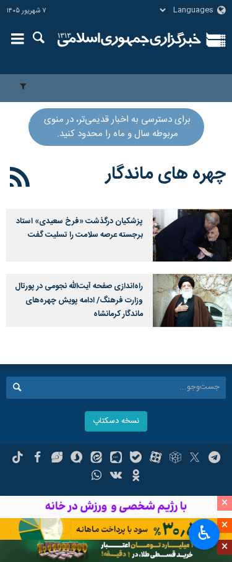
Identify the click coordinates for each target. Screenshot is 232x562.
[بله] (135, 459)
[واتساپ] (96, 477)
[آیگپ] (116, 459)
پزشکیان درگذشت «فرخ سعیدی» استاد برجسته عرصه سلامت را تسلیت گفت (79, 228)
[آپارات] (155, 459)
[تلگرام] (214, 459)
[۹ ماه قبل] (192, 300)
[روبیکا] (175, 459)
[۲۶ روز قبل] (192, 235)
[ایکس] (194, 459)
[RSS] (20, 179)
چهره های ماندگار (166, 174)
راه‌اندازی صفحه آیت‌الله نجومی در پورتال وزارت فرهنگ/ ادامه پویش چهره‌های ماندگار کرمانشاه (79, 300)
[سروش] (76, 459)
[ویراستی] (57, 459)
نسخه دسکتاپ (116, 421)
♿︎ (204, 533)
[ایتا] (96, 459)
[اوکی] (135, 477)
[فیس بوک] (37, 459)
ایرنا (130, 40)
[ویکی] (116, 477)
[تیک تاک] (17, 459)
